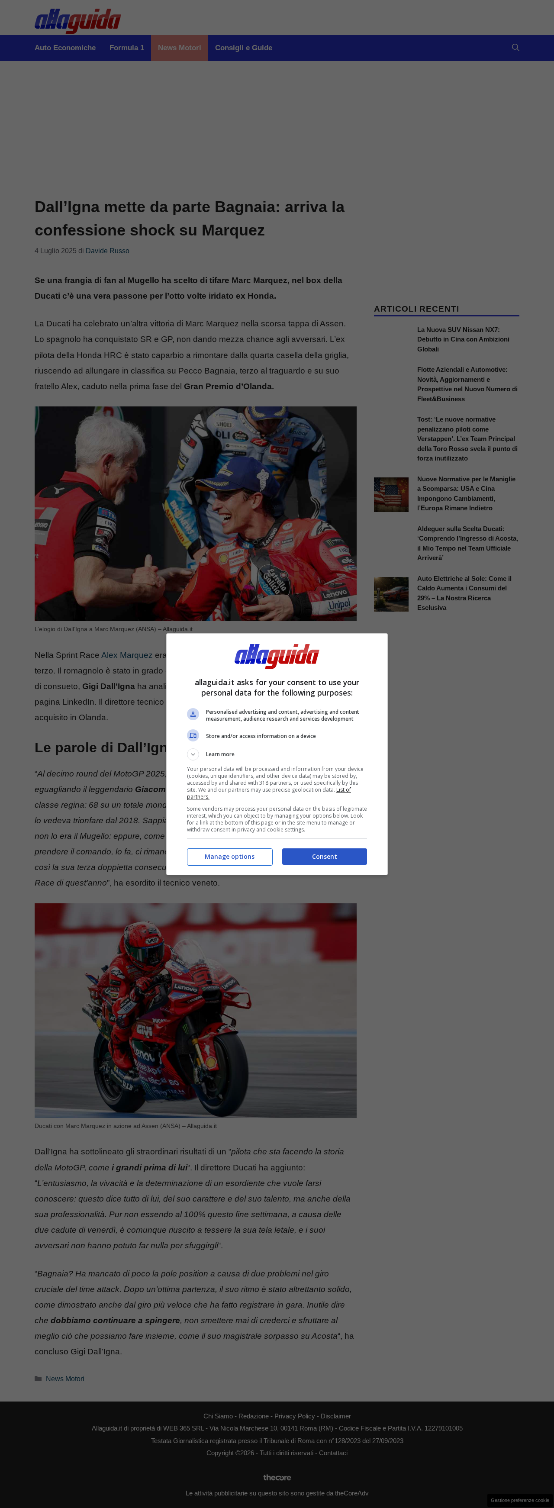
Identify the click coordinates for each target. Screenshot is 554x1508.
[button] (277, 754)
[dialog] (277, 754)
